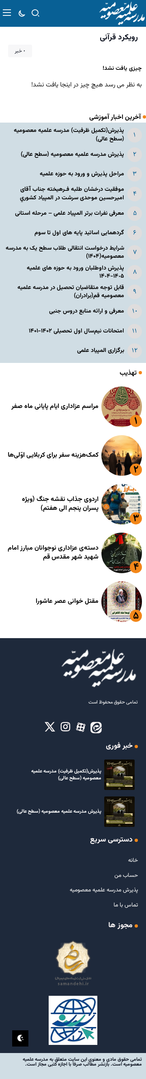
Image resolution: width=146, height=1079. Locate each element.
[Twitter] (50, 727)
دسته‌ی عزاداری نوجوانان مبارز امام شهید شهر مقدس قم (53, 552)
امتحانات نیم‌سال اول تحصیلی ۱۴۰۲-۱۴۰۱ (76, 331)
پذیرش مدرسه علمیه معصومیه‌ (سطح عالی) (72, 154)
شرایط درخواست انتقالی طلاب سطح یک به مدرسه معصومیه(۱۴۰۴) (65, 252)
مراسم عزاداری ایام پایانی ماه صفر (55, 406)
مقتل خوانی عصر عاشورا (67, 601)
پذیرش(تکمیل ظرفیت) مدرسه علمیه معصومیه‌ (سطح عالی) (69, 134)
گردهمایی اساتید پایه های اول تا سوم (79, 232)
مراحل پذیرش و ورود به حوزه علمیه (82, 174)
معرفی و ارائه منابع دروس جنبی (86, 311)
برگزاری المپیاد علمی (100, 350)
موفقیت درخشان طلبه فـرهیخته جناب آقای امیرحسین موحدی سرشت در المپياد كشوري (72, 193)
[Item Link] (121, 406)
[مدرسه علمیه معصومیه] (121, 14)
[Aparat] (80, 727)
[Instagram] (65, 727)
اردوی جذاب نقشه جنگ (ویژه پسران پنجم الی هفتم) (60, 504)
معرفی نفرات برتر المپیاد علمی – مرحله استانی (69, 213)
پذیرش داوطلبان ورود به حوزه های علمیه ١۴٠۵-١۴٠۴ (75, 272)
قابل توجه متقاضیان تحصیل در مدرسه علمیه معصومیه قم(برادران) (70, 291)
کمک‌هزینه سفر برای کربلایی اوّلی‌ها (53, 455)
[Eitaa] (96, 727)
